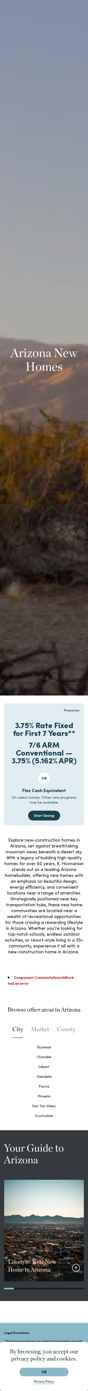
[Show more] (76, 1268)
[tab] (17, 1031)
